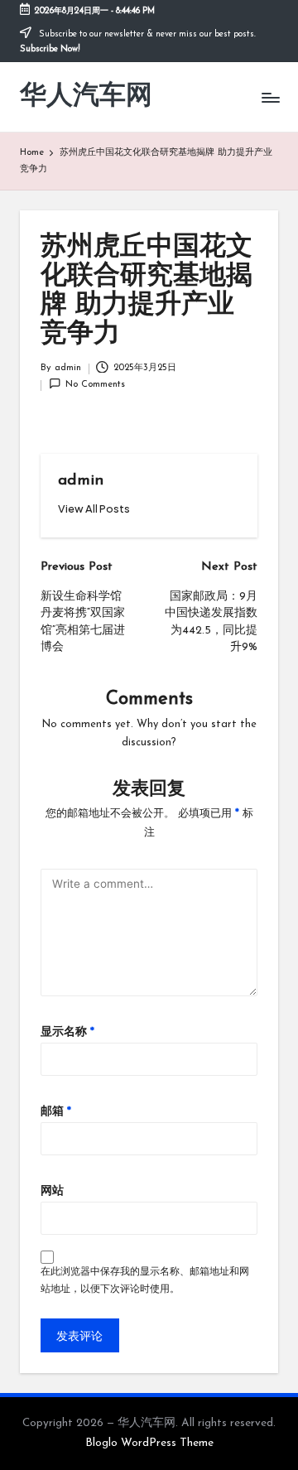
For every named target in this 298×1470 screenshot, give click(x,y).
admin (80, 481)
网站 (52, 1191)
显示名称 (67, 1032)
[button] (94, 509)
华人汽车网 (86, 97)
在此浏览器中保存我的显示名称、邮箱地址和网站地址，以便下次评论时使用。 (145, 1280)
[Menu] (270, 97)
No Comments (95, 384)
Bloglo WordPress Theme (149, 1443)
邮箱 (56, 1111)
